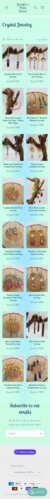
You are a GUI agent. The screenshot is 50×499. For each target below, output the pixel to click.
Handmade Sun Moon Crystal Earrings (13, 386)
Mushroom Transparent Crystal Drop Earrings (12, 165)
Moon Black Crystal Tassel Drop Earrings (37, 209)
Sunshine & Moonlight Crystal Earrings (37, 252)
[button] (6, 7)
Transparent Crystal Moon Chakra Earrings (13, 252)
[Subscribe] (40, 433)
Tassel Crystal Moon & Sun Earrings (37, 75)
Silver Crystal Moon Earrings (37, 296)
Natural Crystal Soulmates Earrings (37, 165)
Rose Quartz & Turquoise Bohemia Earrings (37, 119)
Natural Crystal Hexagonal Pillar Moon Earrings (13, 298)
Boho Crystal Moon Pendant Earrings (13, 342)
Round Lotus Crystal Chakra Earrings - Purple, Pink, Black (12, 120)
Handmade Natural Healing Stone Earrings (37, 386)
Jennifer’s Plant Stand (20, 494)
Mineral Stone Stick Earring (37, 342)
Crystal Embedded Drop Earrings (12, 209)
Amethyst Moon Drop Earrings (13, 75)
